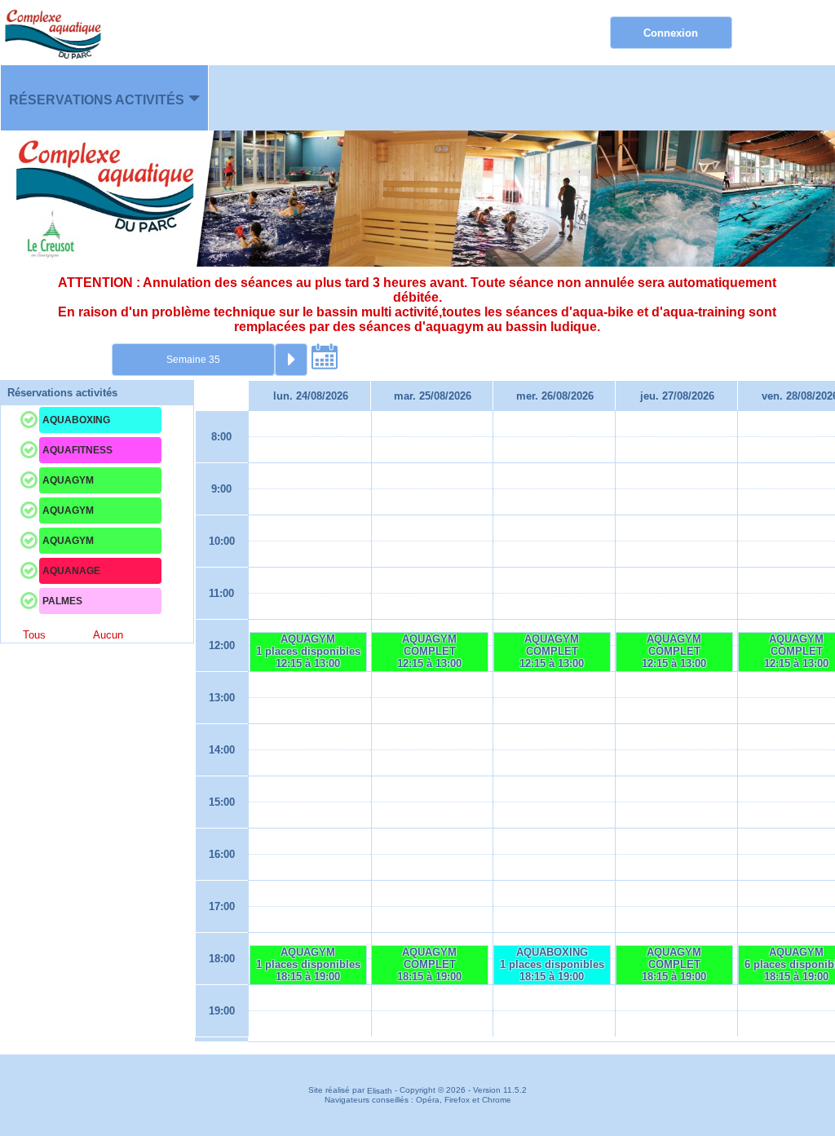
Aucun (108, 635)
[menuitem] (104, 97)
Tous (34, 635)
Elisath (381, 1090)
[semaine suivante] (291, 359)
